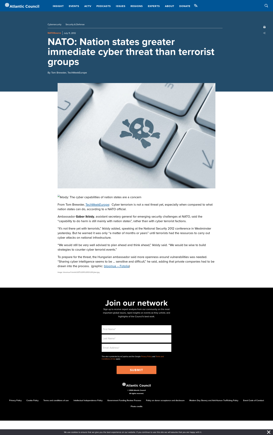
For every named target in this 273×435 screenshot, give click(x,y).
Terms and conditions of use (56, 400)
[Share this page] (264, 33)
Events (74, 6)
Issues (120, 6)
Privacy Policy (146, 357)
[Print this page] (264, 27)
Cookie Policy (32, 400)
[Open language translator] (195, 5)
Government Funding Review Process (124, 400)
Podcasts (103, 6)
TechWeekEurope (97, 204)
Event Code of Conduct (253, 400)
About (169, 6)
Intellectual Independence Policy (88, 400)
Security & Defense (75, 24)
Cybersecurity (54, 24)
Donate (184, 6)
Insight (58, 6)
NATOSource (54, 33)
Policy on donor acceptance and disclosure (165, 400)
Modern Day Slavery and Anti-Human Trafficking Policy (213, 400)
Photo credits (136, 406)
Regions (137, 6)
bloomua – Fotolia (116, 266)
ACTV (87, 6)
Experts (154, 6)
